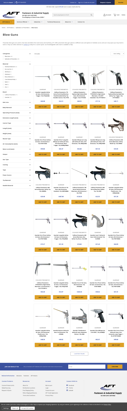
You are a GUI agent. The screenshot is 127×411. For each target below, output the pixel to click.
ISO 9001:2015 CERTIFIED (29, 15)
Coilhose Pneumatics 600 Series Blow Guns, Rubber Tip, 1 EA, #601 (98, 189)
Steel (7, 84)
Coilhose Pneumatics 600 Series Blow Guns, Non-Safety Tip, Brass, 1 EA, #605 (79, 237)
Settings (6, 408)
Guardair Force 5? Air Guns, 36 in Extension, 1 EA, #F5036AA (79, 284)
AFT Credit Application (52, 393)
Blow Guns (8, 56)
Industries (37, 22)
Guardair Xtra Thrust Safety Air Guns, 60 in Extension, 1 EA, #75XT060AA (116, 237)
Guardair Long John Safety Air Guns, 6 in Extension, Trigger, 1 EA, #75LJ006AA (61, 237)
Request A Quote (105, 2)
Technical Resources (53, 22)
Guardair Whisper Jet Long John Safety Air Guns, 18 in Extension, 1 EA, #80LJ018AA (97, 141)
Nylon (7, 82)
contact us (26, 44)
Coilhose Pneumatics (11, 94)
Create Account (50, 390)
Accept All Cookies (27, 408)
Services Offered (22, 22)
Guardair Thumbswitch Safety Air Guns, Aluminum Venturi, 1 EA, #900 (79, 332)
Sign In (80, 2)
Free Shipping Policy (28, 390)
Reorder (120, 2)
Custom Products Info (8, 385)
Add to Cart (43, 107)
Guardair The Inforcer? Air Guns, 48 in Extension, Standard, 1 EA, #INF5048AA (61, 189)
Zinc (7, 87)
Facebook (71, 385)
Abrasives (19, 376)
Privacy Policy (49, 395)
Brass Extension (9, 76)
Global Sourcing (6, 388)
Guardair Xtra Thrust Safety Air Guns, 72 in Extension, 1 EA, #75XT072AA (43, 141)
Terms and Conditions (29, 395)
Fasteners (26, 376)
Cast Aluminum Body (11, 79)
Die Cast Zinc (9, 69)
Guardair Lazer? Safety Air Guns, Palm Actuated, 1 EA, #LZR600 (97, 237)
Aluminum (8, 74)
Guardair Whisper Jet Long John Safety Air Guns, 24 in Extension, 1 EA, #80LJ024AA (79, 141)
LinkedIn (71, 390)
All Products (6, 22)
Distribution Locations (29, 388)
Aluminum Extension (11, 66)
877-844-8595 (22, 2)
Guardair (8, 97)
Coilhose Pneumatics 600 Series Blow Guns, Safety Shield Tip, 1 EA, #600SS (116, 141)
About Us (68, 22)
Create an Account (89, 2)
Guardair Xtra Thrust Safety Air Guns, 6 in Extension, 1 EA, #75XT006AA (98, 284)
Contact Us (73, 2)
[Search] (91, 15)
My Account (49, 385)
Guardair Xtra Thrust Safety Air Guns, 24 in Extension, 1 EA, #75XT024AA (116, 284)
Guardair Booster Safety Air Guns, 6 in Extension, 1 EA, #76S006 (61, 332)
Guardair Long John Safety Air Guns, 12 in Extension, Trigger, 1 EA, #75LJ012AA (61, 284)
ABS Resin (8, 71)
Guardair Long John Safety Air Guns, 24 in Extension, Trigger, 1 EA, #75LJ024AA (42, 94)
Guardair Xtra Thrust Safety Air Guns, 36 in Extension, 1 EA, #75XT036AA (43, 237)
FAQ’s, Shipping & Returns (30, 393)
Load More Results (79, 354)
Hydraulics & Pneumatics (12, 59)
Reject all (15, 408)
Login (47, 388)
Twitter (71, 388)
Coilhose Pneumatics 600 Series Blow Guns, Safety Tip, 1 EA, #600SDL (43, 189)
